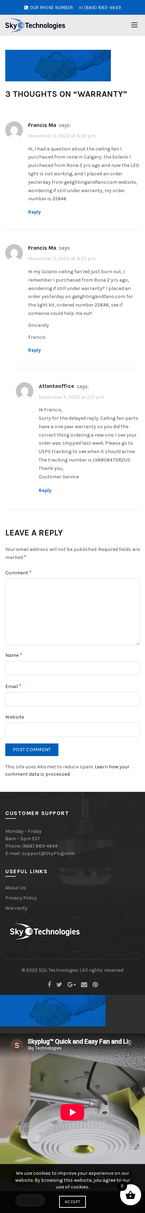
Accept (72, 1201)
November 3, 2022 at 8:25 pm (61, 259)
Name (13, 655)
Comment (18, 572)
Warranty (16, 908)
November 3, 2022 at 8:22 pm (61, 136)
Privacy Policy (21, 898)
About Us (15, 888)
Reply (34, 212)
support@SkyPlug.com (48, 853)
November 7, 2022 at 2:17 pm (71, 397)
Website (14, 717)
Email (13, 686)
